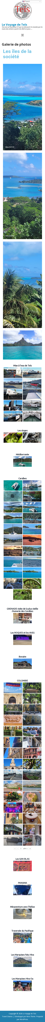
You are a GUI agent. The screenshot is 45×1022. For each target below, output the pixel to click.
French (27, 1)
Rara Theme (30, 1016)
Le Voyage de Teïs (14, 24)
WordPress (24, 1019)
